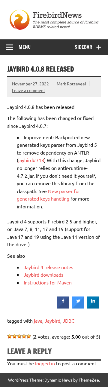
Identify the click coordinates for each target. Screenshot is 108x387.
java (38, 321)
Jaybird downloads (43, 275)
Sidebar (83, 47)
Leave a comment (28, 90)
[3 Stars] (19, 336)
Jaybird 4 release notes (48, 267)
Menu (25, 47)
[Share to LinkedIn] (93, 307)
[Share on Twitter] (78, 307)
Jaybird (52, 321)
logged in (45, 363)
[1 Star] (9, 336)
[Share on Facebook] (63, 307)
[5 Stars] (28, 336)
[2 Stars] (14, 336)
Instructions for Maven (48, 282)
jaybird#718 (31, 160)
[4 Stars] (24, 336)
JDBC (68, 321)
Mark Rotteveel (71, 83)
